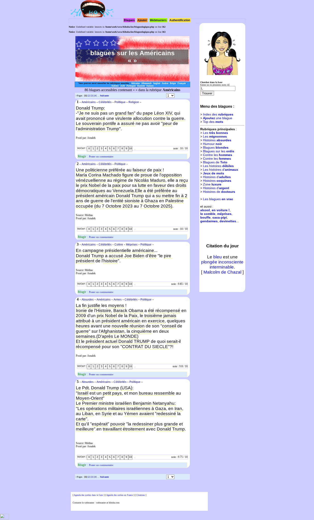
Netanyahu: (164, 403)
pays (117, 393)
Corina (94, 175)
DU (148, 346)
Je (81, 113)
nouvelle (120, 326)
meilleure (85, 429)
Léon (159, 113)
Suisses (150, 85)
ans (79, 200)
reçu (183, 180)
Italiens (115, 85)
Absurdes (88, 299)
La (78, 305)
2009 (81, 315)
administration (91, 128)
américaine (143, 250)
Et (78, 341)
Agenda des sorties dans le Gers (88, 495)
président (85, 195)
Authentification (179, 20)
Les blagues (218, 199)
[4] (95, 95)
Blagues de (215, 162)
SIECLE (160, 346)
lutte (142, 185)
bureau (146, 393)
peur (167, 123)
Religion (133, 102)
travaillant (112, 429)
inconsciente (230, 262)
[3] (92, 95)
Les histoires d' (220, 169)
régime (120, 180)
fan (131, 113)
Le (78, 123)
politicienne (96, 170)
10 (130, 148)
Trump (112, 128)
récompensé (167, 310)
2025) (166, 206)
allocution (142, 118)
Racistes (141, 85)
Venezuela (123, 190)
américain (105, 195)
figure (127, 175)
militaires (116, 408)
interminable (222, 267)
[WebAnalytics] (4, 518)
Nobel (94, 185)
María (81, 175)
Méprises (131, 244)
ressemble (164, 393)
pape (148, 113)
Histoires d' (217, 177)
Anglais (156, 83)
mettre (168, 195)
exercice (156, 320)
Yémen (131, 413)
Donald (83, 108)
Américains (89, 102)
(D (98, 336)
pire (167, 255)
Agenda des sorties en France (119, 495)
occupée (84, 206)
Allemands (146, 83)
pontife (109, 123)
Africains (135, 83)
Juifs (122, 85)
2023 (128, 206)
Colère (118, 244)
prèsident (95, 341)
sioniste (132, 200)
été (150, 190)
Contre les (217, 155)
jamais (169, 315)
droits (181, 185)
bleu (217, 256)
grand (120, 113)
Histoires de (219, 192)
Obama (135, 310)
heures (83, 326)
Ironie (81, 310)
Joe (128, 255)
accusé (116, 255)
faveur (160, 185)
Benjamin (142, 403)
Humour (212, 144)
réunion (137, 326)
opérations (96, 408)
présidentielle (118, 250)
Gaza (160, 408)
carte (81, 418)
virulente (123, 118)
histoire (110, 260)
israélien (123, 403)
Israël (82, 393)
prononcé (95, 118)
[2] (89, 95)
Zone (212, 184)
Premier (89, 403)
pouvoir (117, 424)
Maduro (157, 180)
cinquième (141, 331)
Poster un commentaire (101, 156)
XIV (168, 113)
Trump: (98, 108)
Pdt (85, 387)
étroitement (134, 429)
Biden (138, 255)
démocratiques (90, 190)
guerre (177, 118)
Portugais (131, 85)
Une (80, 170)
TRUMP (142, 341)
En (78, 250)
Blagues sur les (218, 151)
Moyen (82, 398)
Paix (133, 315)
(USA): (126, 387)
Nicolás (141, 180)
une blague (217, 118)
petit (107, 393)
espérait (100, 424)
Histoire (103, 310)
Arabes (165, 83)
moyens (116, 305)
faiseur (139, 170)
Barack (120, 310)
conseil (169, 326)
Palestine (174, 200)
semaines (85, 336)
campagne (93, 250)
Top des (213, 122)
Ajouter (142, 20)
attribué (83, 320)
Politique (120, 102)
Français (181, 83)
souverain (92, 123)
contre (159, 118)
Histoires (217, 140)
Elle (138, 190)
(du (97, 206)
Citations (140, 495)
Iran (178, 408)
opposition (171, 175)
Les (81, 408)
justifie (94, 305)
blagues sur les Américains (132, 53)
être (153, 255)
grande (171, 424)
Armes (118, 299)
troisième (153, 315)
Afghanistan (112, 331)
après (107, 336)
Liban (87, 413)
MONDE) (129, 336)
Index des (218, 114)
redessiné (166, 413)
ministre (106, 403)
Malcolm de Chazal (222, 272)
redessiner (142, 424)
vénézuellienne (91, 180)
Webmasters (158, 20)
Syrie (107, 413)
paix (157, 170)
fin (177, 195)
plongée (209, 262)
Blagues (129, 20)
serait (172, 341)
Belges (173, 83)
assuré (127, 123)
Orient (97, 398)
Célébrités (105, 102)
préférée (117, 170)
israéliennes (138, 408)
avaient (146, 413)
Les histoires (218, 166)
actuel (111, 341)
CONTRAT (132, 346)
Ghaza (151, 200)
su (158, 195)
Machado (112, 175)
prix (84, 185)
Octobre (113, 206)
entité (118, 200)
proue (146, 175)
